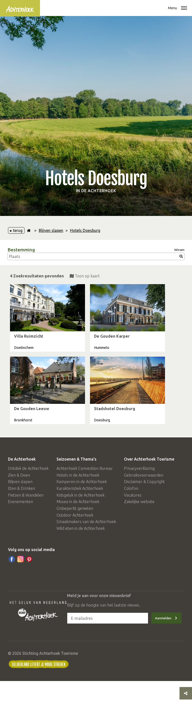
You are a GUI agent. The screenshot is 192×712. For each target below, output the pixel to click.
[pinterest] (29, 559)
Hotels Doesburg (85, 230)
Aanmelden (163, 618)
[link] (47, 318)
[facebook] (12, 559)
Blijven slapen (51, 230)
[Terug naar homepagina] (28, 230)
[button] (184, 8)
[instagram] (20, 559)
